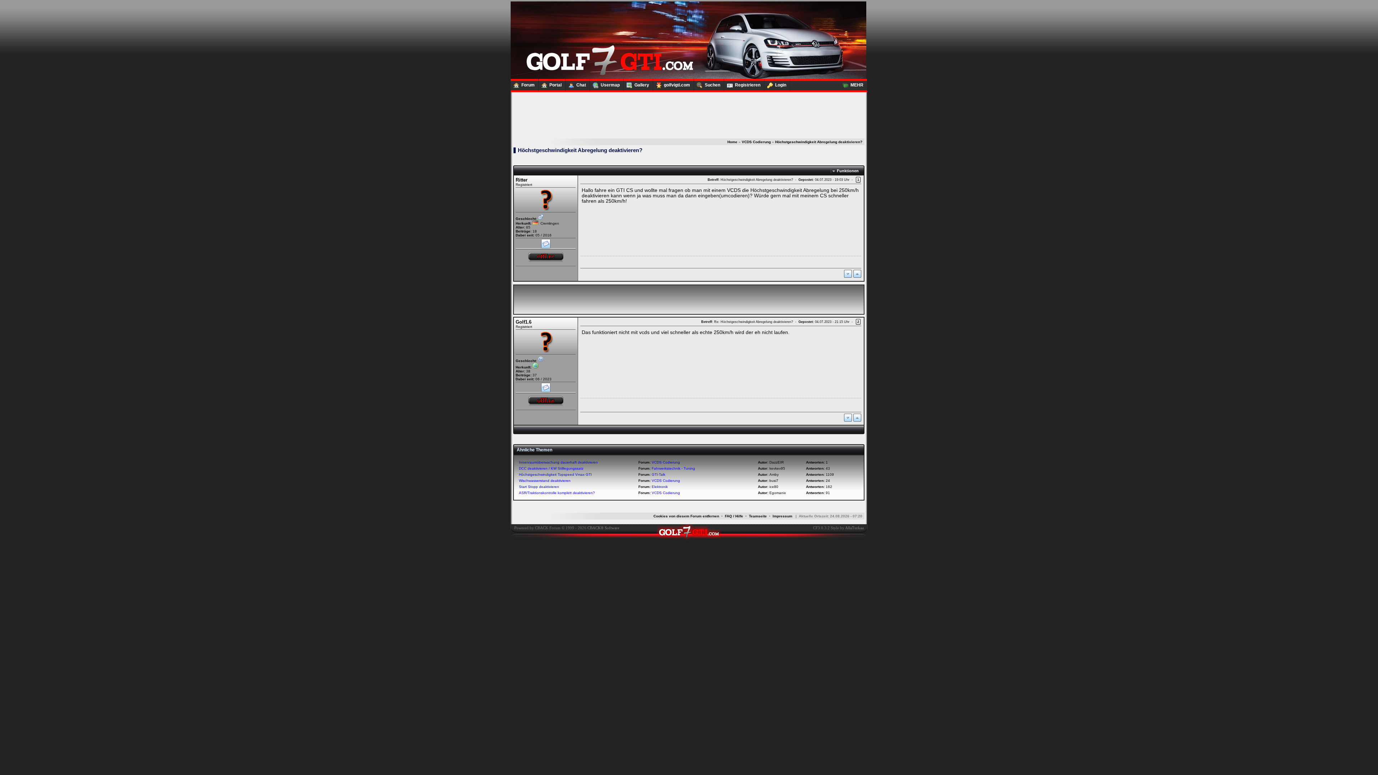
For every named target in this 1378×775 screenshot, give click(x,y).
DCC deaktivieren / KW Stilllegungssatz (551, 468)
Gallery (641, 85)
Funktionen (848, 171)
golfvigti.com (677, 85)
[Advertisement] (689, 107)
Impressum (782, 516)
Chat (581, 85)
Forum (528, 85)
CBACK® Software (603, 528)
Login (780, 85)
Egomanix (777, 493)
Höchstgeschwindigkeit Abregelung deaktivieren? (818, 142)
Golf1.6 (523, 322)
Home (732, 142)
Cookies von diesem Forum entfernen (686, 516)
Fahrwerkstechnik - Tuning (673, 468)
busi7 (773, 481)
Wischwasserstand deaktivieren (545, 481)
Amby (774, 474)
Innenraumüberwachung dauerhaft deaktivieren (558, 462)
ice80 (773, 487)
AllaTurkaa (854, 528)
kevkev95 (777, 468)
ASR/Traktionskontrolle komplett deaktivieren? (557, 493)
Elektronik (660, 487)
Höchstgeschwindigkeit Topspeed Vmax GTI (555, 474)
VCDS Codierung (756, 142)
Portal (555, 85)
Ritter (522, 180)
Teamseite (758, 516)
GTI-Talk (658, 474)
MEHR (856, 85)
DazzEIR (776, 462)
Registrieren (747, 85)
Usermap (610, 85)
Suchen (712, 85)
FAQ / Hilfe (734, 516)
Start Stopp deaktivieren (539, 487)
